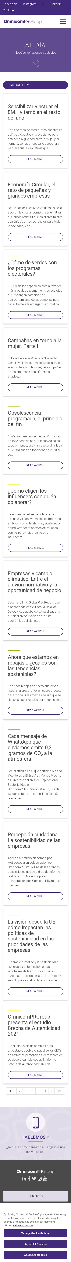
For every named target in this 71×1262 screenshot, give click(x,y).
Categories (17, 85)
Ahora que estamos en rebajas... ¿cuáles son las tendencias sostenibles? (33, 665)
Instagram (30, 4)
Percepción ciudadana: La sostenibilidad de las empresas (34, 840)
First (11, 1091)
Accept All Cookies (35, 1254)
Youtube (8, 10)
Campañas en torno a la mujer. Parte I (35, 343)
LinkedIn (56, 4)
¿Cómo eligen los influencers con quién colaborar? (32, 496)
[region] (35, 1232)
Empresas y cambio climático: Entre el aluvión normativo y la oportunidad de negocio (34, 582)
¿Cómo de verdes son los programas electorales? (32, 268)
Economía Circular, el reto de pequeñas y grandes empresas (31, 190)
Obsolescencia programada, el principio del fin (35, 418)
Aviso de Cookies (23, 1225)
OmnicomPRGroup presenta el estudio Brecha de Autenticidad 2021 (34, 1025)
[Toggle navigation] (63, 21)
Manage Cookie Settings (35, 1233)
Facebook (10, 4)
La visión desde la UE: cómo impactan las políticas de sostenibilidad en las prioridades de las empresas (32, 936)
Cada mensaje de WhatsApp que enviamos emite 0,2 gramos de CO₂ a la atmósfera (30, 747)
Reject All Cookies (35, 1244)
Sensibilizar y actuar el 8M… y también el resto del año (34, 112)
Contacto (35, 1196)
